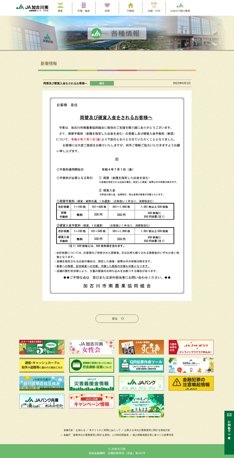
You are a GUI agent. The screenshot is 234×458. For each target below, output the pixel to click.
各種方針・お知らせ (74, 430)
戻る (115, 318)
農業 (60, 10)
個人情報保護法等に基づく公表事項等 (153, 435)
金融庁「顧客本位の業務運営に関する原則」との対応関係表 (96, 435)
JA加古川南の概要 (180, 10)
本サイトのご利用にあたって (105, 430)
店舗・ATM (154, 10)
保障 (107, 10)
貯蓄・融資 (84, 10)
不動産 (130, 10)
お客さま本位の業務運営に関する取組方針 (147, 430)
